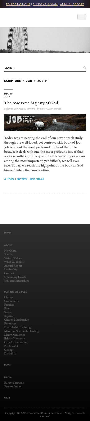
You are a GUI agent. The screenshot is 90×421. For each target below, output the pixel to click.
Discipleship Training (17, 327)
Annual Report (13, 266)
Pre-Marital (11, 346)
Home (7, 232)
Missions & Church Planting (21, 331)
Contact (9, 273)
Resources (10, 324)
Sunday (8, 255)
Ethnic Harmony (14, 339)
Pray (7, 309)
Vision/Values (13, 258)
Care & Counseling (15, 342)
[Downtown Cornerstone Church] (25, 18)
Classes (8, 297)
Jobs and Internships (16, 281)
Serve (7, 312)
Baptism (9, 316)
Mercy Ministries (14, 335)
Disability (10, 354)
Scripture (12, 81)
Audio (9, 179)
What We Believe (14, 262)
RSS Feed (45, 416)
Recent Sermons (14, 383)
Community (11, 301)
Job (29, 81)
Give (7, 397)
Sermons (31, 109)
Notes (22, 179)
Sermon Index (12, 387)
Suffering (8, 109)
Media (22, 109)
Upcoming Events (15, 277)
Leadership (11, 270)
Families (9, 305)
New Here (10, 251)
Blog (7, 364)
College (9, 350)
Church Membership (16, 320)
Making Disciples (15, 292)
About (8, 245)
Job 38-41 (36, 179)
